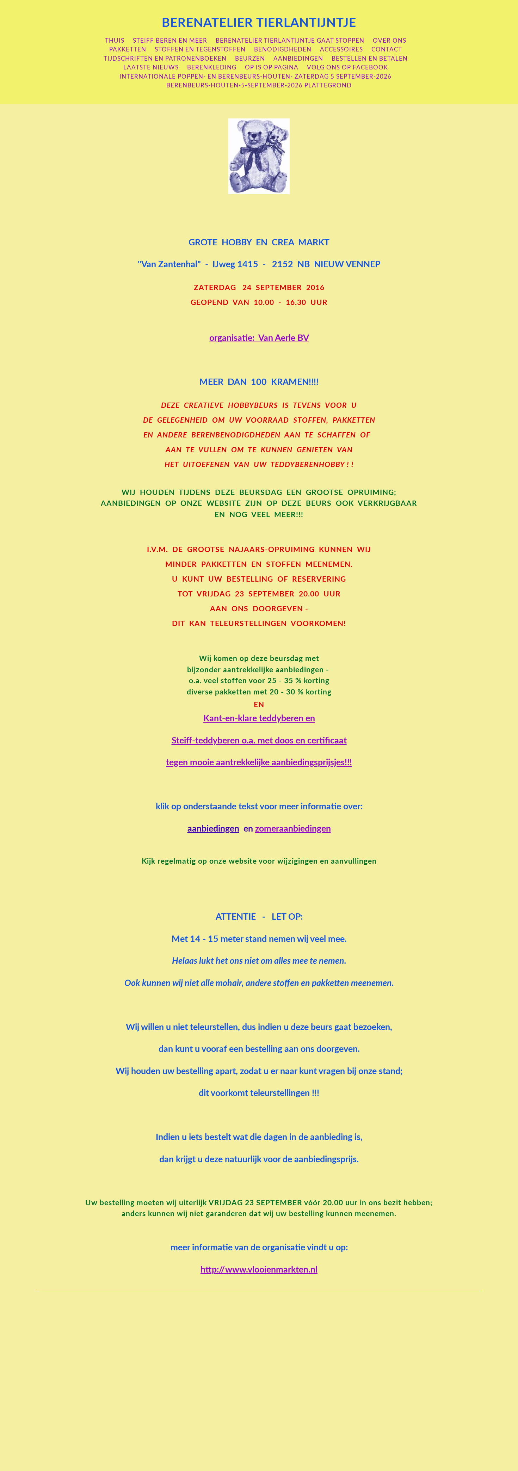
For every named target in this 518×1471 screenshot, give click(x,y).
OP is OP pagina (271, 68)
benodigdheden (283, 50)
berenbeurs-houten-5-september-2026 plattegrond (259, 85)
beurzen (250, 59)
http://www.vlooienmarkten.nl (259, 1269)
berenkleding (211, 68)
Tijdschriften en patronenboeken (165, 59)
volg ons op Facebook (347, 68)
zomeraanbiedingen (293, 829)
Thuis (114, 41)
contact (386, 50)
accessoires (341, 50)
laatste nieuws (151, 68)
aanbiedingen (298, 59)
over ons (389, 41)
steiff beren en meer (170, 41)
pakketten (127, 50)
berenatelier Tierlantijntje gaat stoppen (290, 41)
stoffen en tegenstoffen (200, 50)
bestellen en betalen (370, 59)
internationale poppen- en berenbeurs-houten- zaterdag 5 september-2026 (255, 77)
